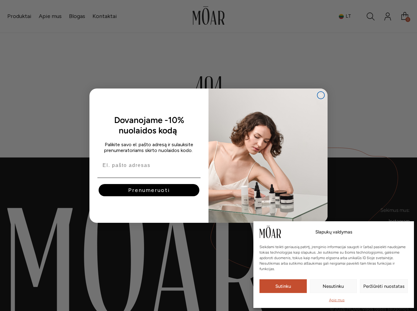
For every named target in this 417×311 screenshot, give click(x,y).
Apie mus (337, 300)
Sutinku (283, 286)
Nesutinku (333, 286)
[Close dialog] (321, 95)
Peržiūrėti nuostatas (383, 286)
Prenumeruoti (149, 190)
